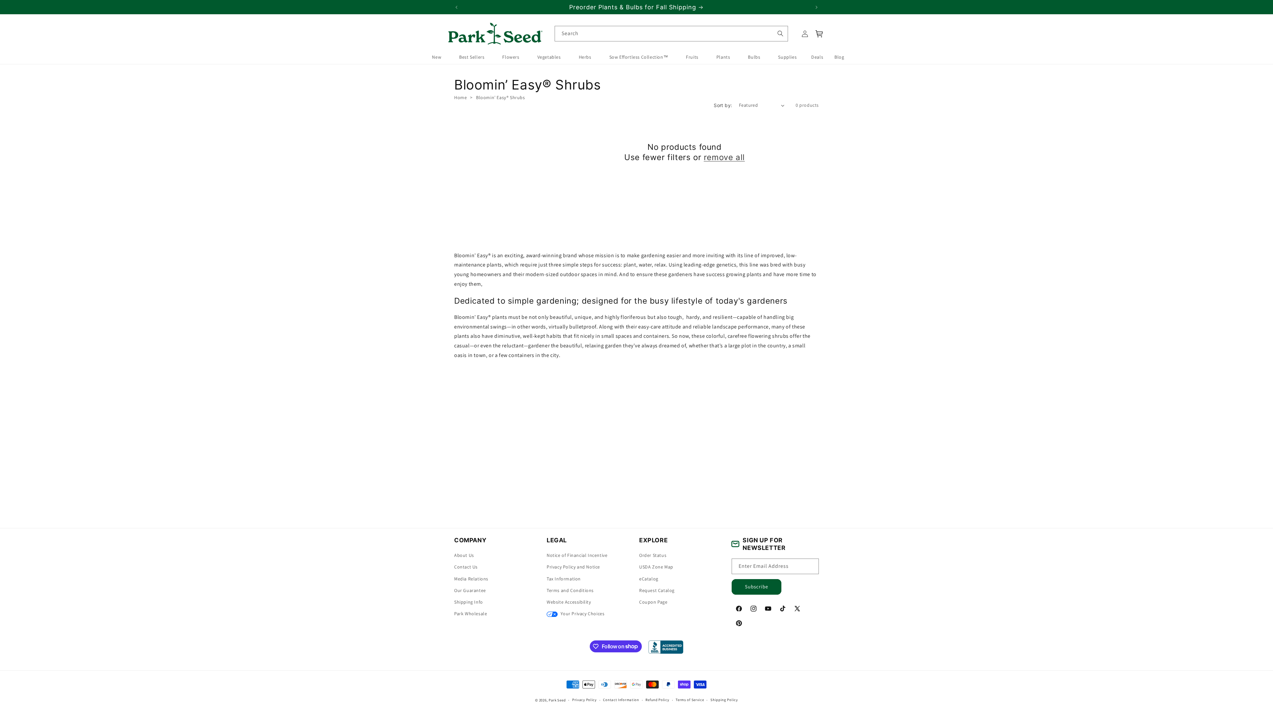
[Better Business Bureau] (665, 647)
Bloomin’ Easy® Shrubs (500, 97)
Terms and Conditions (570, 590)
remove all (724, 157)
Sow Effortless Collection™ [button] (638, 57)
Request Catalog (657, 590)
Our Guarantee (470, 590)
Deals (817, 57)
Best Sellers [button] (471, 57)
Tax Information (564, 579)
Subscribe (756, 586)
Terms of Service (690, 699)
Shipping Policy (724, 699)
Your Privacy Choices (582, 614)
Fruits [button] (692, 57)
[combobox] (671, 33)
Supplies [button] (787, 57)
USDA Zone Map (656, 567)
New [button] (436, 57)
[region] (636, 7)
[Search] (780, 33)
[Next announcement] (816, 7)
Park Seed (557, 700)
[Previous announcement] (456, 7)
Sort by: (723, 105)
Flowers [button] (510, 57)
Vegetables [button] (549, 57)
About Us (464, 555)
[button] (819, 34)
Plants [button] (723, 57)
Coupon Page (653, 602)
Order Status (652, 555)
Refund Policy (657, 699)
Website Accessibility (569, 602)
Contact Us (466, 567)
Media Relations (471, 579)
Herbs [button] (585, 57)
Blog (839, 57)
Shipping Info (468, 602)
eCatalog (648, 579)
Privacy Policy (584, 699)
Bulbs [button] (754, 57)
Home (460, 97)
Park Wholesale (470, 614)
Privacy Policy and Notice (573, 567)
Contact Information (621, 699)
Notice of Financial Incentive (577, 555)
